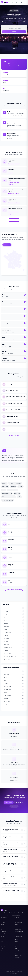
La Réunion (13, 635)
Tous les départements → (8, 707)
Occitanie (13, 650)
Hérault (13, 692)
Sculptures (17, 926)
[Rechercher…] (12, 2)
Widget (16, 948)
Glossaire (16, 941)
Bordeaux (3, 946)
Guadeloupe (13, 626)
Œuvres (14, 45)
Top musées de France (19, 920)
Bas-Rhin (13, 698)
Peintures (16, 924)
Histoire (3, 490)
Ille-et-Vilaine (13, 701)
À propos (16, 939)
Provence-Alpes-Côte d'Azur (13, 656)
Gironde (13, 683)
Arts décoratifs (5, 486)
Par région (3, 922)
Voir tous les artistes (14, 435)
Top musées (14, 48)
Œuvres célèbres (18, 922)
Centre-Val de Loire (13, 617)
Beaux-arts (4, 483)
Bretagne (13, 614)
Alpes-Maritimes (13, 686)
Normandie (13, 644)
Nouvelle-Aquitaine (13, 647)
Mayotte (13, 641)
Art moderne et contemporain (15, 483)
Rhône (13, 677)
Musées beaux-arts (19, 929)
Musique (19, 496)
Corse (13, 620)
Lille (2, 948)
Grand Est (13, 623)
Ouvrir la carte (7, 244)
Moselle (13, 704)
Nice (2, 950)
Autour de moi (14, 39)
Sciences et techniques (7, 493)
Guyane (13, 629)
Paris (13, 671)
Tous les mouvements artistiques (14, 589)
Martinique (13, 638)
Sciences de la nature (12, 490)
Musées (2, 920)
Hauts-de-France (13, 632)
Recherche (14, 31)
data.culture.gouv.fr (16, 915)
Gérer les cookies (18, 960)
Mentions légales (18, 955)
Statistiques (17, 943)
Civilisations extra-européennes (8, 496)
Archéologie (13, 486)
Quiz (15, 946)
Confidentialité (17, 957)
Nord (13, 680)
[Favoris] (16, 2)
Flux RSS (17, 965)
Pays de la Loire (13, 653)
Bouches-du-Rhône (13, 674)
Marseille (3, 943)
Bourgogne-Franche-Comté (13, 611)
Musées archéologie (19, 931)
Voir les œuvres (19, 802)
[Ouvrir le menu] (25, 2)
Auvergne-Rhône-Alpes (13, 608)
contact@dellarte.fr (18, 962)
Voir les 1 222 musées (14, 220)
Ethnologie (20, 486)
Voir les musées (8, 802)
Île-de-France (13, 659)
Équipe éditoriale (18, 950)
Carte (2, 929)
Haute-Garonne (13, 689)
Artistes (14, 42)
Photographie (17, 493)
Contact (16, 953)
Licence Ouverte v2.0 (14, 973)
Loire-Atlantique (13, 695)
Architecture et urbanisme (7, 500)
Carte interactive (14, 37)
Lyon (2, 941)
